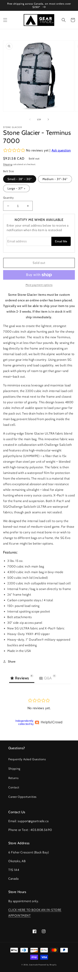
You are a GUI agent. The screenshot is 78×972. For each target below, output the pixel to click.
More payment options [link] (39, 284)
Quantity (8, 197)
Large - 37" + (16, 188)
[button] (5, 20)
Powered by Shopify (47, 965)
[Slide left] (30, 119)
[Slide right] (48, 119)
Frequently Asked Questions (27, 759)
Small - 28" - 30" (19, 179)
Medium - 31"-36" (55, 179)
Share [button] (12, 661)
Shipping (7, 164)
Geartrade (33, 965)
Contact (13, 787)
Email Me (61, 241)
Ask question (61, 150)
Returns (13, 778)
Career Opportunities (22, 797)
